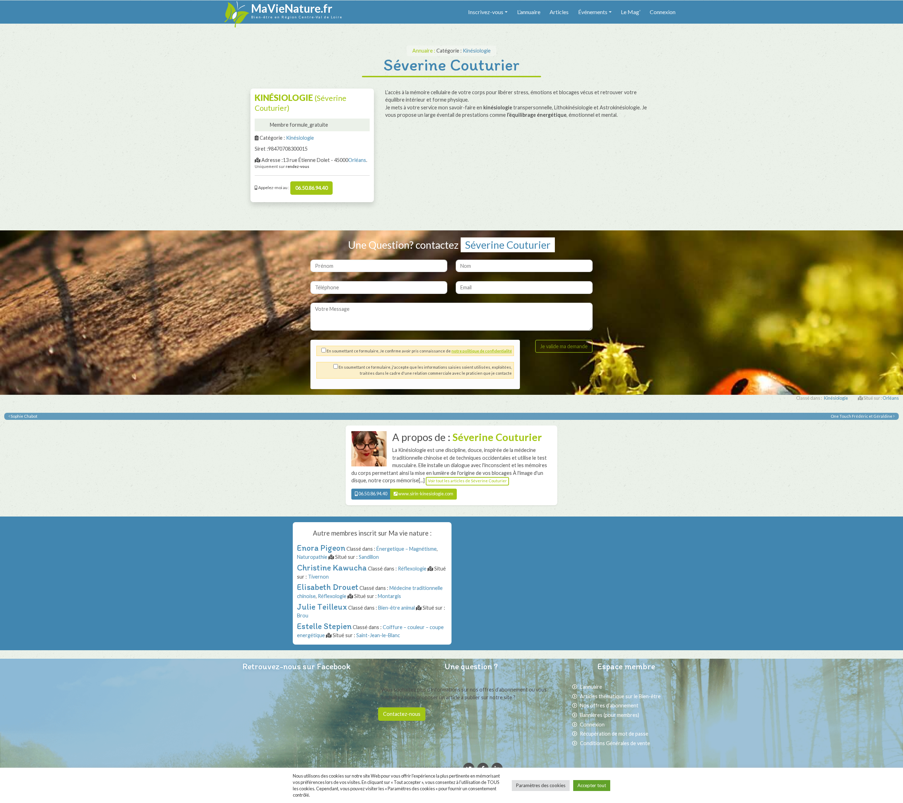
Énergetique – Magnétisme (406, 549)
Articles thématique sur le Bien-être (620, 696)
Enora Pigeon (321, 548)
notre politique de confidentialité (482, 351)
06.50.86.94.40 (311, 188)
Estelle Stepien (324, 626)
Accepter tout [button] (591, 785)
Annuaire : (424, 51)
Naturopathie (312, 557)
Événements (592, 11)
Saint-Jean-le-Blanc (378, 635)
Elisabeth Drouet (327, 587)
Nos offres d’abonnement (609, 705)
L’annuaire (528, 11)
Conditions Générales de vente (615, 743)
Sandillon (369, 557)
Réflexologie (412, 569)
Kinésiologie (477, 51)
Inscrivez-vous (485, 11)
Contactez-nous (401, 714)
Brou (302, 615)
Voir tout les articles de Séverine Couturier (467, 480)
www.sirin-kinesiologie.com (425, 493)
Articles (559, 11)
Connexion (662, 11)
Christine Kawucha (332, 567)
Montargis (389, 596)
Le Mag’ (630, 11)
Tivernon (318, 577)
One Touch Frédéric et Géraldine (862, 416)
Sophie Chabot (23, 416)
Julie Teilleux (322, 607)
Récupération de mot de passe (614, 734)
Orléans (357, 160)
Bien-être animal (396, 608)
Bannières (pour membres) (609, 715)
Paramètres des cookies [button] (540, 785)
